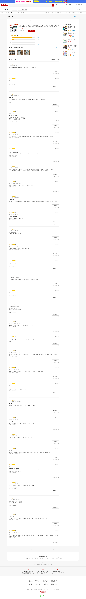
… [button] (5, 12)
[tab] (16, 21)
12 (51, 549)
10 (47, 549)
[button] (60, 5)
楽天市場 (2, 12)
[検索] (53, 5)
